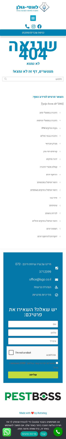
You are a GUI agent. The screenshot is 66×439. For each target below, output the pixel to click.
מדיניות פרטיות (29, 434)
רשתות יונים (52, 228)
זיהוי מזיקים (51, 159)
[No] (61, 428)
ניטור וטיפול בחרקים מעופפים (43, 190)
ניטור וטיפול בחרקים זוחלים (44, 220)
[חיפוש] (5, 79)
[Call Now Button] (58, 431)
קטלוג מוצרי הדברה (48, 166)
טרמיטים (53, 205)
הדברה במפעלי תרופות (47, 120)
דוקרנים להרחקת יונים (47, 236)
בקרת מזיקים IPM (49, 128)
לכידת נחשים (51, 213)
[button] (33, 18)
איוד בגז (53, 197)
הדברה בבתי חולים (48, 135)
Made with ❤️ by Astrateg (33, 413)
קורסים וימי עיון (50, 151)
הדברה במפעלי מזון (48, 112)
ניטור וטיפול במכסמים (47, 182)
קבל (43, 434)
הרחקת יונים (51, 174)
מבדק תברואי (51, 143)
